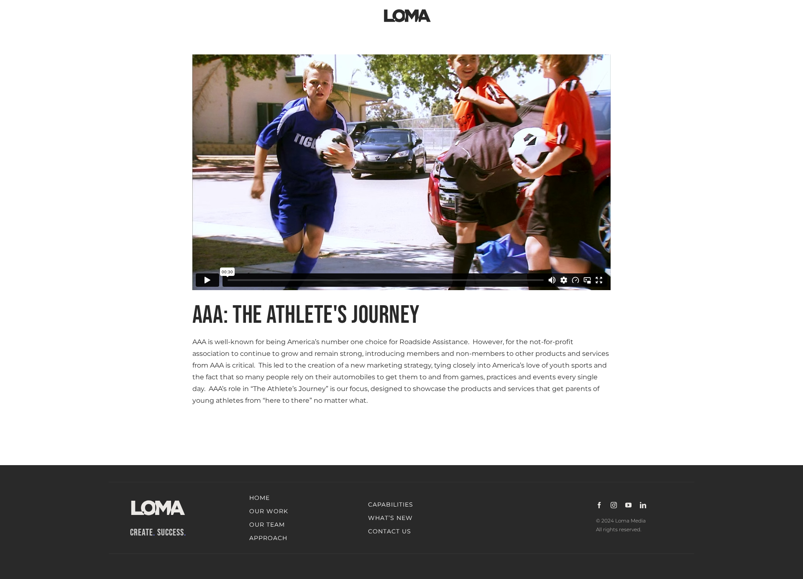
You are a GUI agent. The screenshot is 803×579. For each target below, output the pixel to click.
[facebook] (599, 505)
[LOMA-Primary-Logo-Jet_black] (407, 9)
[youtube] (628, 505)
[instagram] (614, 505)
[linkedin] (643, 505)
